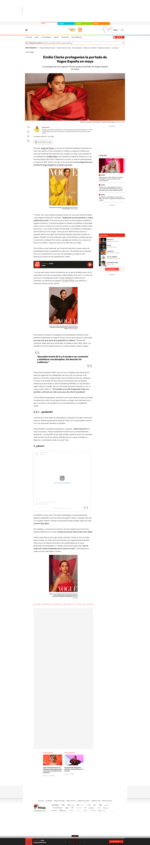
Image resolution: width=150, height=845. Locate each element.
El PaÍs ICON (78, 810)
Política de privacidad (59, 800)
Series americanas (57, 604)
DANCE (78, 23)
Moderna (62, 810)
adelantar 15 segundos (81, 842)
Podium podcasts (71, 810)
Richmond (54, 810)
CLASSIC (61, 23)
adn (99, 805)
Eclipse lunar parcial (104, 48)
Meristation (102, 810)
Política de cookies (71, 800)
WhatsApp (28, 136)
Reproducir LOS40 (90, 264)
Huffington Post (57, 807)
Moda (32, 52)
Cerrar (123, 43)
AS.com (93, 805)
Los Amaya (115, 48)
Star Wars (45, 523)
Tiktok (68, 782)
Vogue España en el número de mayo (57, 165)
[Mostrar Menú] (27, 30)
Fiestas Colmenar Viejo (64, 48)
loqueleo (93, 810)
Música (37, 37)
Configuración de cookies (83, 800)
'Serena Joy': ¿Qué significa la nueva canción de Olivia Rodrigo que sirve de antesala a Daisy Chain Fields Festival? (111, 188)
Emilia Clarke (37, 604)
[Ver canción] (103, 240)
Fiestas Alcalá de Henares (47, 48)
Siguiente (85, 842)
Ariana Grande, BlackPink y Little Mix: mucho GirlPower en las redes (73, 769)
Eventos (56, 37)
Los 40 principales (63, 805)
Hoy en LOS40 (65, 37)
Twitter (28, 131)
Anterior (65, 842)
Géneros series (81, 604)
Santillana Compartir (80, 805)
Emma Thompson (66, 278)
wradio (72, 807)
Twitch (82, 782)
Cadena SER (88, 805)
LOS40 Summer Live (76, 37)
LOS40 (43, 23)
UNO (67, 807)
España (115, 30)
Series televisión (91, 604)
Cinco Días (79, 807)
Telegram (28, 140)
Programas (47, 37)
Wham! (58, 281)
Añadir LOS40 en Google (44, 142)
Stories (85, 782)
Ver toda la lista (111, 269)
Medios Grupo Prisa (40, 811)
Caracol (106, 805)
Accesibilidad (49, 800)
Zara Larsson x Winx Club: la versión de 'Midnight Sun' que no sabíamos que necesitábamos (111, 178)
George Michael (68, 281)
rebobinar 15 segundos (69, 842)
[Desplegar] (75, 836)
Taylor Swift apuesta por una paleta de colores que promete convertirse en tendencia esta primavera (52, 770)
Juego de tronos (46, 604)
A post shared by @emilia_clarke (62, 508)
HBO (74, 604)
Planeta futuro (98, 807)
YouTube (71, 782)
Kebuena (104, 807)
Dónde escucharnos (107, 800)
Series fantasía (67, 604)
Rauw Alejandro (77, 48)
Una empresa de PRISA (40, 806)
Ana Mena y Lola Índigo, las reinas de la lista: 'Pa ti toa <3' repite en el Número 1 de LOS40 (112, 198)
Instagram (64, 782)
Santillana (71, 805)
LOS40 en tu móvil (96, 800)
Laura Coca (45, 127)
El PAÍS (55, 805)
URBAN (96, 23)
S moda (86, 810)
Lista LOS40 (29, 37)
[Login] (122, 29)
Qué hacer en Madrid (90, 48)
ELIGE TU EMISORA (116, 841)
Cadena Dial (85, 807)
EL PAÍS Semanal (91, 807)
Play (75, 841)
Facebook (28, 127)
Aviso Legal (41, 800)
